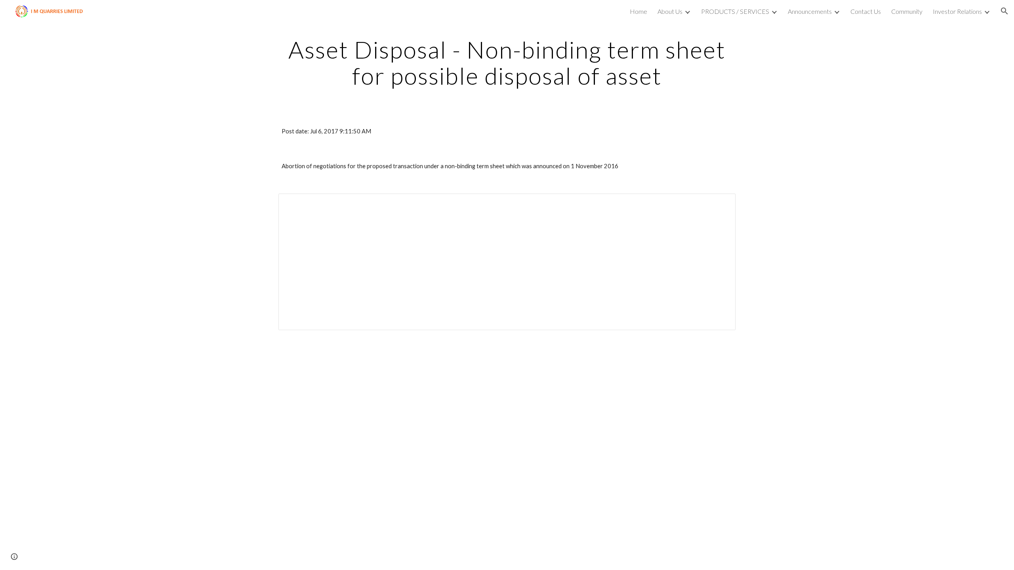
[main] (507, 62)
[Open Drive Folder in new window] (720, 204)
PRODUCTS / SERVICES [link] (735, 11)
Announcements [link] (810, 11)
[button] (1004, 11)
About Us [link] (670, 11)
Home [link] (638, 11)
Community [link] (907, 11)
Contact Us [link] (865, 11)
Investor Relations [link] (957, 11)
